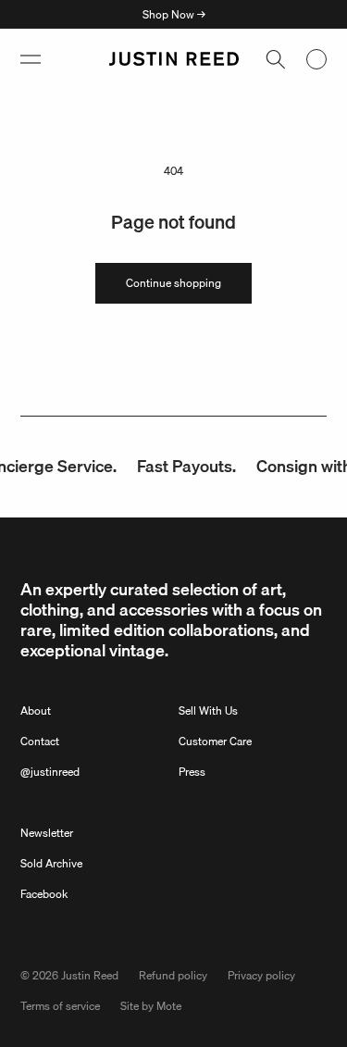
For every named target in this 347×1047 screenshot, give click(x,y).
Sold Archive (51, 863)
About (35, 710)
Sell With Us (208, 710)
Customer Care (215, 741)
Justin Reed (89, 975)
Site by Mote (150, 1006)
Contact (39, 741)
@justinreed (50, 771)
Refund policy (173, 975)
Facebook (44, 894)
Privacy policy (261, 975)
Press (192, 771)
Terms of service (60, 1006)
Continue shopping (173, 283)
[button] (30, 59)
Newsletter (46, 832)
